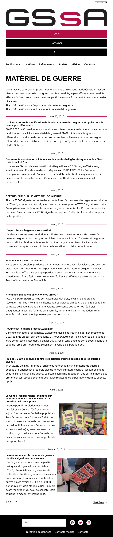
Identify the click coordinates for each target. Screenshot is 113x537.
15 (16, 502)
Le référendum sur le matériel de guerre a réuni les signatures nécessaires (30, 457)
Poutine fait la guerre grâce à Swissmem (29, 328)
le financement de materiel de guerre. (54, 109)
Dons (56, 33)
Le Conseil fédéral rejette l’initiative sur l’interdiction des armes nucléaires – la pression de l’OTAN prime (29, 398)
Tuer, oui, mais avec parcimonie (24, 260)
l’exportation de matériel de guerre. (53, 105)
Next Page (100, 502)
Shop (56, 52)
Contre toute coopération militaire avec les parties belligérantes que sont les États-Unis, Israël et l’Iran (54, 161)
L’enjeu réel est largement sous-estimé (28, 230)
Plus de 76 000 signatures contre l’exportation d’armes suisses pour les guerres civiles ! (53, 360)
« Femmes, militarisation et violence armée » (32, 294)
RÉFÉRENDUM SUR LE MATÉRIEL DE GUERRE (34, 196)
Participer (56, 43)
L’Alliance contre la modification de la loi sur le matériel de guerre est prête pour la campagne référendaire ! (54, 124)
